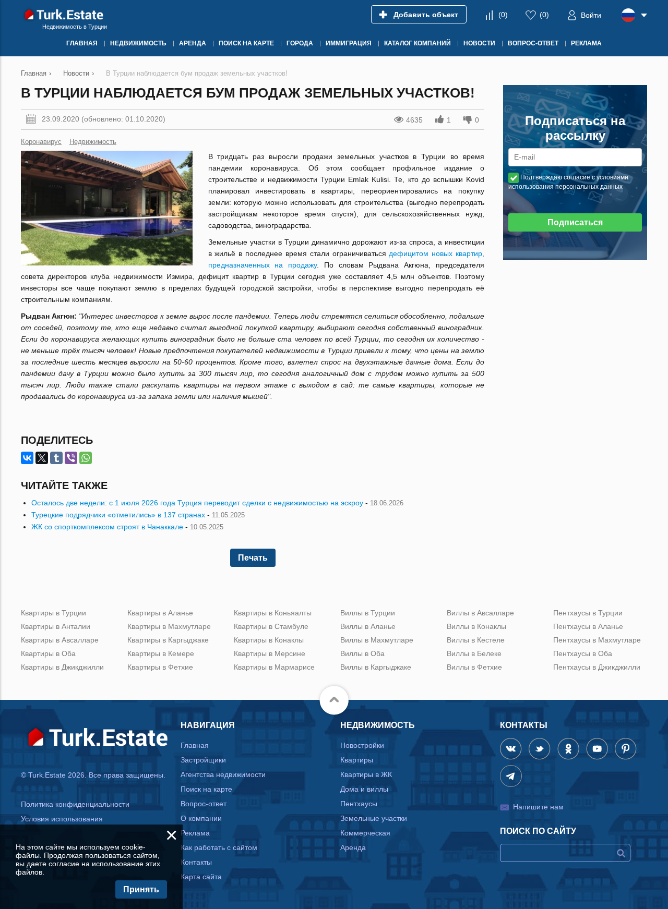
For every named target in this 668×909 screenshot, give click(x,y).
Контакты (196, 862)
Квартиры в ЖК (366, 774)
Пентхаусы (358, 803)
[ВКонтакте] (27, 458)
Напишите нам (538, 807)
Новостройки (362, 745)
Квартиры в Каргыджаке (168, 640)
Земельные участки (373, 818)
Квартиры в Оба (48, 653)
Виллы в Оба (362, 653)
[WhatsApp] (85, 458)
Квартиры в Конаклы (269, 640)
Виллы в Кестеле (476, 640)
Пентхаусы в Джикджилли (596, 667)
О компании (201, 818)
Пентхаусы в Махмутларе (597, 640)
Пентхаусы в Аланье (588, 626)
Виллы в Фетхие (474, 667)
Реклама (195, 833)
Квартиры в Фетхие (160, 667)
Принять (141, 889)
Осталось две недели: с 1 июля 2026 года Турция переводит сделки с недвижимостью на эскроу (197, 503)
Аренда (353, 847)
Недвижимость (92, 142)
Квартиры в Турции (53, 613)
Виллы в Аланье (368, 626)
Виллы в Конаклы (476, 626)
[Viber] (71, 458)
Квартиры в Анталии (55, 626)
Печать (253, 557)
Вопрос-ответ (203, 803)
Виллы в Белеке (474, 653)
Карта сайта (201, 876)
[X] (41, 458)
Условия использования (62, 819)
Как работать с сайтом (219, 847)
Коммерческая (365, 833)
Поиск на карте (206, 789)
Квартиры (356, 760)
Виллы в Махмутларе (376, 640)
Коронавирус (41, 142)
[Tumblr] (56, 458)
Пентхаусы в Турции (588, 613)
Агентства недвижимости (223, 774)
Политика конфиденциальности (75, 804)
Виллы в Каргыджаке (375, 667)
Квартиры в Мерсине (269, 653)
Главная (195, 745)
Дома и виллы (364, 789)
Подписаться (575, 222)
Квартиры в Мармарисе (274, 667)
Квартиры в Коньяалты (273, 613)
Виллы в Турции (367, 613)
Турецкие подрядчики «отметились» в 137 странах (118, 515)
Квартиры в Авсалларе (60, 640)
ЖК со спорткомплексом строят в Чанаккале (107, 527)
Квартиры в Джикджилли (62, 667)
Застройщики (203, 760)
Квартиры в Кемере (160, 653)
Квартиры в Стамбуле (271, 626)
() (503, 14)
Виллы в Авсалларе (480, 613)
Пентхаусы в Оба (582, 653)
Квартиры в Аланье (160, 613)
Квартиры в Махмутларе (169, 626)
